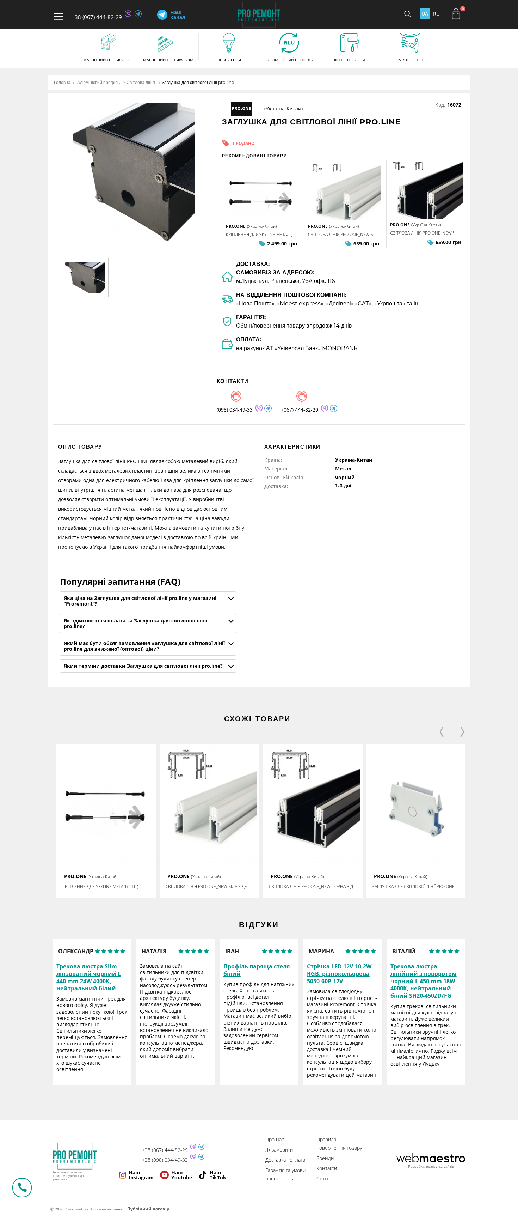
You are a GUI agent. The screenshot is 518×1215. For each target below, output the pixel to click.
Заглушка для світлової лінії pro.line (198, 82)
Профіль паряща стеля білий (256, 970)
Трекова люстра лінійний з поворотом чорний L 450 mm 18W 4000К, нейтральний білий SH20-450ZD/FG (423, 981)
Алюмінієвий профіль (98, 82)
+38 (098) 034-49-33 (165, 1160)
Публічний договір (148, 1209)
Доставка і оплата (285, 1159)
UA (424, 13)
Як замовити (279, 1149)
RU (436, 13)
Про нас (274, 1139)
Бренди (325, 1158)
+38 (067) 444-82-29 (97, 16)
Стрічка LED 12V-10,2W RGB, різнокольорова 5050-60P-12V (339, 974)
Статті (322, 1178)
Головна (62, 82)
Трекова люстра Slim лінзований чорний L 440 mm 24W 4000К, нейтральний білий (88, 977)
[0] (456, 13)
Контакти (326, 1168)
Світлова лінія (141, 82)
